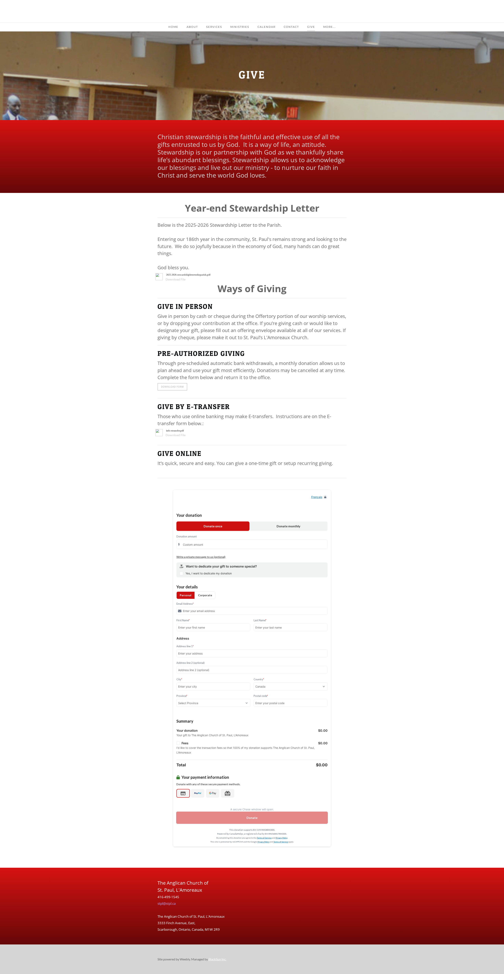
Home (173, 26)
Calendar (266, 26)
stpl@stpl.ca (167, 903)
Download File (176, 279)
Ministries (239, 26)
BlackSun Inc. (217, 959)
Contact (291, 26)
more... (329, 26)
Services (214, 26)
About (192, 26)
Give (311, 26)
